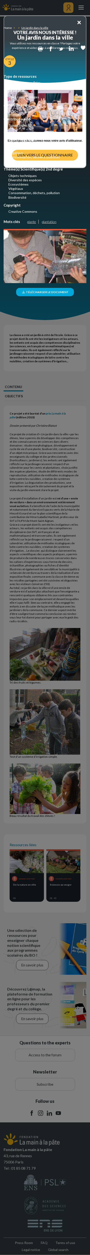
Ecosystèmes (18, 148)
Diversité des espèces (25, 144)
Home (8, 28)
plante (31, 222)
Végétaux (15, 153)
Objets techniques (22, 140)
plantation (49, 222)
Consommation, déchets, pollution (34, 157)
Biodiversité (17, 161)
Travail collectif (19, 125)
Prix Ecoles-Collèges (23, 97)
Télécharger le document (47, 292)
